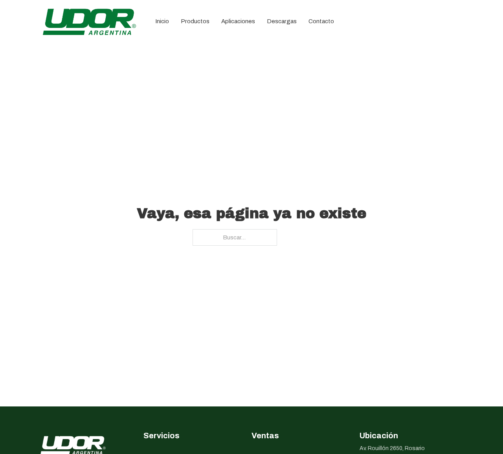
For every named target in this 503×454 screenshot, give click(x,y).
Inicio (162, 21)
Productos (195, 21)
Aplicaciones (238, 21)
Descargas (282, 21)
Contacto (321, 21)
